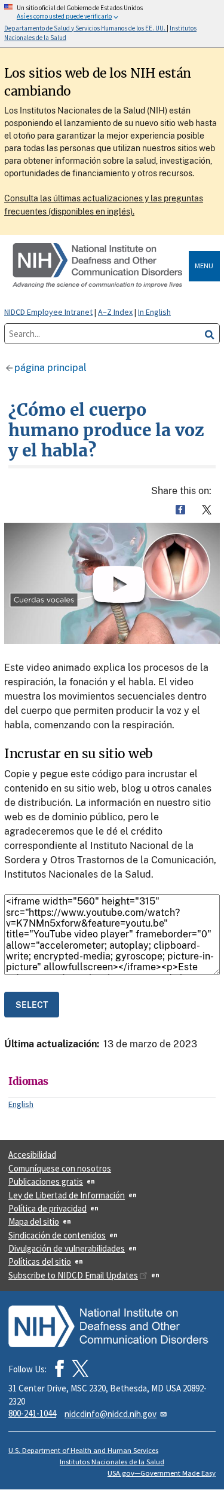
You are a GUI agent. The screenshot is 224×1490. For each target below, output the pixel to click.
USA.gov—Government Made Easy (162, 1472)
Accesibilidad (32, 1154)
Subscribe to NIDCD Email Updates (73, 1275)
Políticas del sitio (39, 1261)
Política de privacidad (47, 1208)
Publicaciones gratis (45, 1181)
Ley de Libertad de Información (66, 1195)
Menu (204, 265)
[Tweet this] (206, 509)
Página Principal (50, 367)
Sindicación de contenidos (57, 1235)
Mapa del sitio (33, 1221)
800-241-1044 (32, 1413)
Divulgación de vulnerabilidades (66, 1248)
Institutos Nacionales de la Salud (112, 1461)
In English (154, 311)
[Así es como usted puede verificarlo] (112, 23)
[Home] (99, 266)
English (20, 1104)
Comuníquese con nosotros (59, 1168)
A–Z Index (115, 311)
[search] (210, 333)
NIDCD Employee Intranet (48, 311)
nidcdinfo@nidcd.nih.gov (111, 1414)
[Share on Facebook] (180, 509)
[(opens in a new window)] (80, 1368)
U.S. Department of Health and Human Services (83, 1450)
